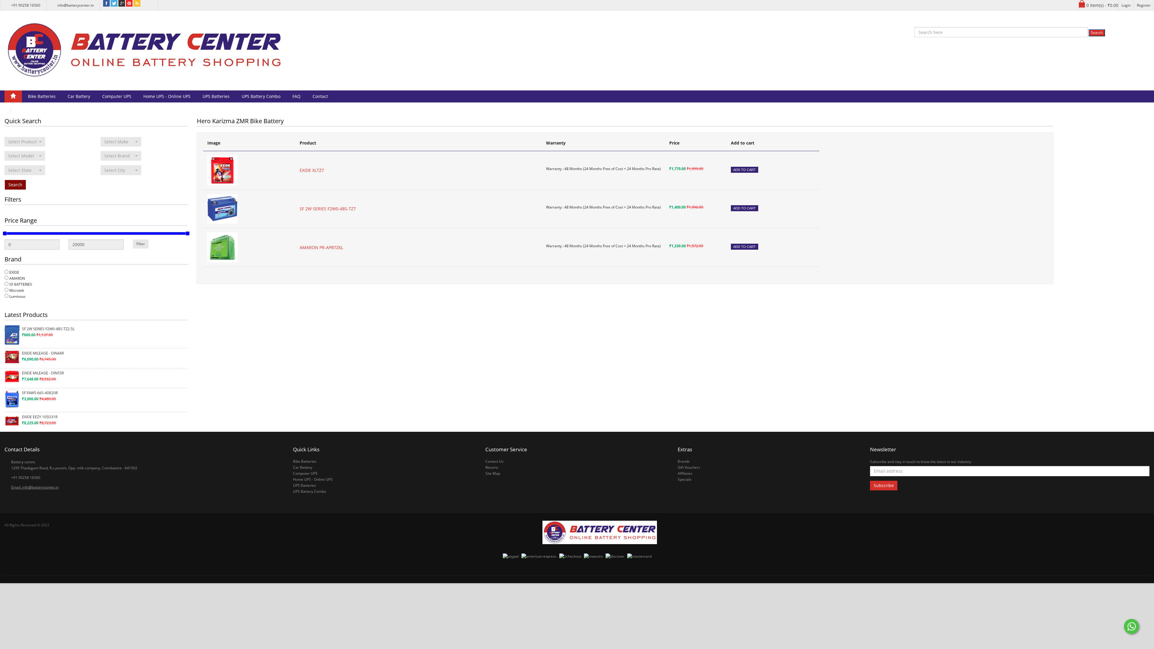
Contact (320, 96)
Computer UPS (116, 96)
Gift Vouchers (689, 467)
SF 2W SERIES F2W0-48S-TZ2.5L (48, 328)
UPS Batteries (216, 96)
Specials (684, 479)
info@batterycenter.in (75, 5)
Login (1126, 5)
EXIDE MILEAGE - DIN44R (43, 353)
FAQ (296, 96)
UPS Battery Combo (261, 96)
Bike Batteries (42, 96)
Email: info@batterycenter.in (35, 487)
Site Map (492, 473)
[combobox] (25, 142)
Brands (684, 461)
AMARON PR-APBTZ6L (321, 247)
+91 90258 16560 (25, 5)
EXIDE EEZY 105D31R (39, 416)
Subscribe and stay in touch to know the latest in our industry (920, 461)
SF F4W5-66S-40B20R (40, 392)
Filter (140, 243)
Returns (491, 467)
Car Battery (79, 96)
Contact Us (494, 461)
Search (1097, 32)
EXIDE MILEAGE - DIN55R (43, 373)
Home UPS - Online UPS (167, 96)
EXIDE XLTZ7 (312, 170)
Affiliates (685, 473)
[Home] (13, 96)
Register (1144, 5)
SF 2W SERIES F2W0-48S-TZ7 (328, 209)
